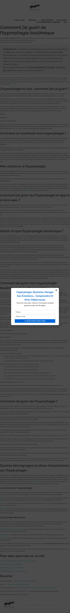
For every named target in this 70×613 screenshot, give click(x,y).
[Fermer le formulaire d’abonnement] (57, 291)
